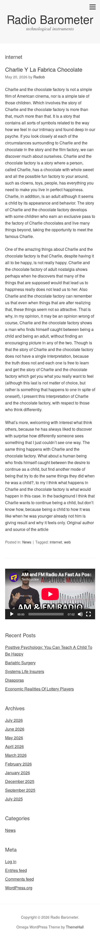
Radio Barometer (50, 19)
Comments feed (19, 879)
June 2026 (14, 729)
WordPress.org (18, 888)
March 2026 (16, 755)
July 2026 (14, 720)
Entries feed (16, 870)
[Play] (11, 614)
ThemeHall (75, 926)
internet (56, 542)
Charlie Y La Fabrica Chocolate (43, 69)
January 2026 (17, 773)
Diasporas (14, 680)
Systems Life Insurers (24, 671)
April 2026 (14, 746)
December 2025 (19, 781)
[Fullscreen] (88, 614)
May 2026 (14, 738)
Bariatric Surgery (20, 663)
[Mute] (80, 614)
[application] (50, 594)
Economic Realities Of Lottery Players (39, 689)
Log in (10, 861)
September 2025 (20, 790)
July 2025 (14, 799)
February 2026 (18, 764)
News (26, 542)
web (67, 542)
